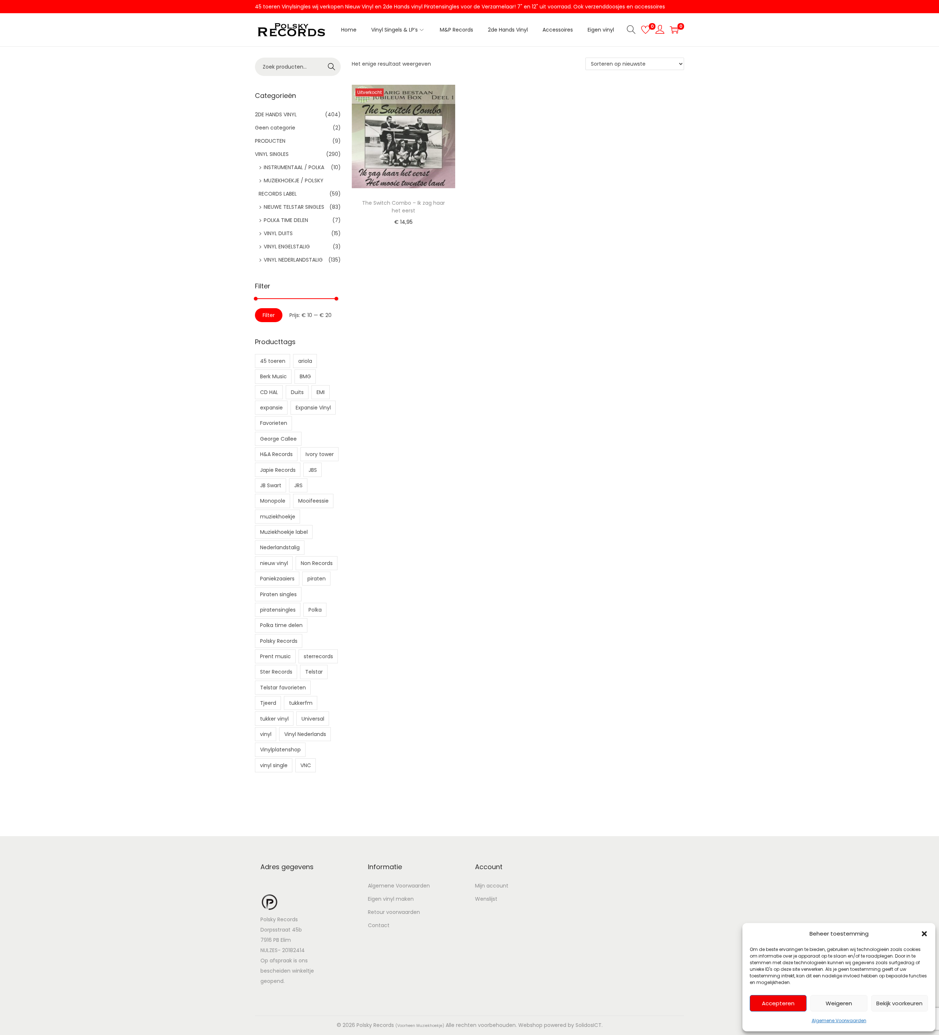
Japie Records (278, 470)
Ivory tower (320, 454)
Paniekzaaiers (277, 578)
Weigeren (839, 1003)
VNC (305, 765)
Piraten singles (278, 594)
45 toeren (272, 361)
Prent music (275, 656)
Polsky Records (278, 641)
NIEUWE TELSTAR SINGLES (294, 207)
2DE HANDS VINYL (276, 114)
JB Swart (270, 485)
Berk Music (273, 376)
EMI (321, 392)
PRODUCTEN (270, 141)
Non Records (317, 563)
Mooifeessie (313, 500)
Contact (379, 925)
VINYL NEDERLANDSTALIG (293, 259)
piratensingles (278, 609)
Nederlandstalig (280, 547)
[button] (924, 933)
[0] (645, 29)
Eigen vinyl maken (391, 899)
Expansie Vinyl (313, 407)
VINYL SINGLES (272, 154)
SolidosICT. (589, 1025)
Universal (313, 718)
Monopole (272, 500)
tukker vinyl (274, 718)
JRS (298, 485)
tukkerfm (301, 703)
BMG (305, 376)
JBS (312, 470)
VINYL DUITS (278, 233)
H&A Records (276, 454)
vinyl (265, 734)
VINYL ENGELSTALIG (287, 246)
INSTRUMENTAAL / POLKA (294, 167)
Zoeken (331, 67)
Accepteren (778, 1003)
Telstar (314, 671)
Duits (297, 392)
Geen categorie (275, 127)
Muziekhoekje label (284, 532)
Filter (269, 315)
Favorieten (273, 423)
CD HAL (269, 392)
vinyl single (274, 765)
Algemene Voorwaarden (839, 1020)
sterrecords (318, 656)
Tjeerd (268, 703)
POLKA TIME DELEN (286, 220)
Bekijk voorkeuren (899, 1003)
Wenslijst (486, 899)
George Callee (278, 438)
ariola (305, 361)
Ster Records (276, 671)
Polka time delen (281, 625)
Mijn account (491, 885)
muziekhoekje (277, 516)
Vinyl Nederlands (305, 734)
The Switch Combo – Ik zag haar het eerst (403, 206)
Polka (315, 609)
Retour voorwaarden (394, 912)
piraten (316, 578)
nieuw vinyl (274, 563)
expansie (271, 407)
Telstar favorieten (283, 687)
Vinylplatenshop (280, 749)
